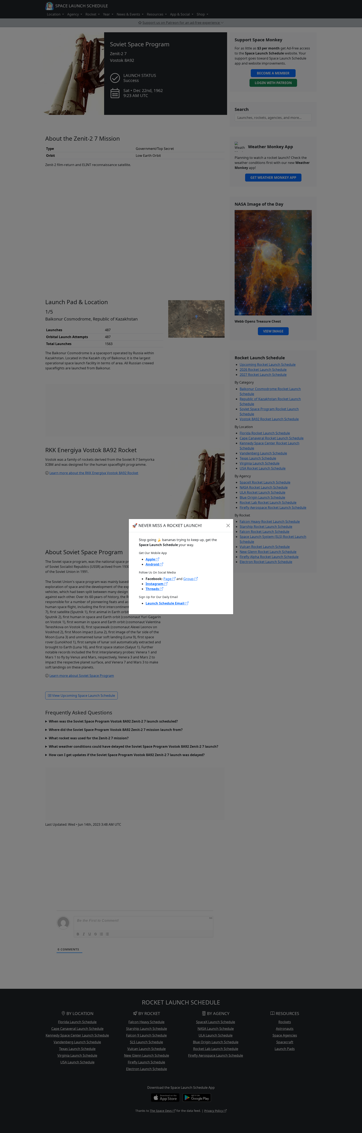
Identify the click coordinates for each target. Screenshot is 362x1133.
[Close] (228, 525)
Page (167, 578)
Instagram (155, 583)
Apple (151, 559)
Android (153, 564)
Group (188, 578)
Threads (153, 589)
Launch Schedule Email (165, 603)
